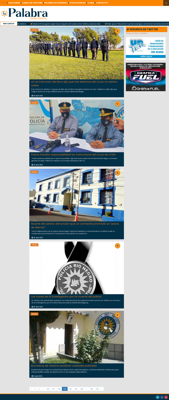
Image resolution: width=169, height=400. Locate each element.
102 (59, 389)
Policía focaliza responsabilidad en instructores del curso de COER (73, 154)
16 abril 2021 (38, 238)
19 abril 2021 (38, 96)
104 (70, 389)
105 (76, 389)
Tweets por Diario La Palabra (136, 33)
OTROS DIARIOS (78, 2)
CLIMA (91, 2)
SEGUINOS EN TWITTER (143, 29)
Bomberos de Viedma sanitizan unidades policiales (64, 365)
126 (97, 389)
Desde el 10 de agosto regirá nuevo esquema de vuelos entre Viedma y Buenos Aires (47, 24)
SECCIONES (14, 2)
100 (47, 389)
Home (4, 2)
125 (91, 389)
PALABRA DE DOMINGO (56, 2)
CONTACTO (102, 2)
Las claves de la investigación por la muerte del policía (66, 296)
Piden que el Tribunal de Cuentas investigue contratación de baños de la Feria (119, 24)
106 (81, 389)
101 (53, 389)
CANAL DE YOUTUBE (33, 2)
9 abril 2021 (38, 376)
